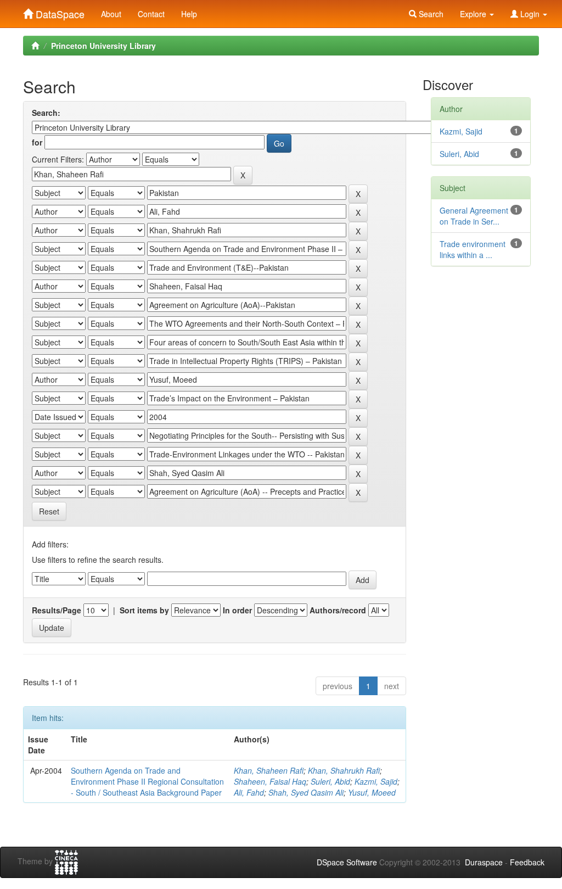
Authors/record (338, 610)
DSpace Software (347, 862)
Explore (474, 13)
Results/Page (56, 610)
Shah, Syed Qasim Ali (306, 792)
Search (430, 13)
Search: (46, 112)
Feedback (527, 862)
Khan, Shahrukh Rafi (344, 770)
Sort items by (144, 610)
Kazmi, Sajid (376, 781)
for (37, 142)
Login (530, 13)
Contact (151, 13)
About (111, 13)
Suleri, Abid (330, 781)
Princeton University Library (103, 45)
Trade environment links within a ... (472, 249)
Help (189, 13)
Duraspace (484, 862)
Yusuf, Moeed (372, 792)
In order (237, 610)
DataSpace (59, 11)
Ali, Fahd (249, 792)
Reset (49, 511)
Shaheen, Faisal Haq (270, 781)
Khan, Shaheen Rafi (269, 770)
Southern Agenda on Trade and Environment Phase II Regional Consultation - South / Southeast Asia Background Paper (147, 781)
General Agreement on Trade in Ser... (474, 216)
